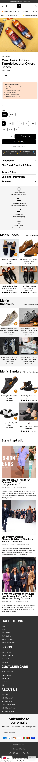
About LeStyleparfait (8, 704)
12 (26, 51)
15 (32, 51)
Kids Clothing (6, 632)
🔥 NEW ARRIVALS (7, 11)
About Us (5, 681)
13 (28, 51)
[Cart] (36, 6)
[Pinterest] (27, 753)
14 (30, 51)
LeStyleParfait (21, 744)
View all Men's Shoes (31, 235)
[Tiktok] (21, 753)
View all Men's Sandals (30, 372)
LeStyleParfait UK (7, 698)
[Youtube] (17, 753)
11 (24, 51)
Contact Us (5, 678)
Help (3, 685)
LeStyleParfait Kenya (8, 708)
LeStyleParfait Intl (7, 701)
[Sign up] (33, 732)
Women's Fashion (7, 655)
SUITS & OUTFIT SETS (22, 11)
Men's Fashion (6, 652)
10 (22, 51)
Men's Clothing (6, 636)
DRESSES (34, 11)
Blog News (5, 662)
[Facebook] (10, 753)
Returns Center (6, 675)
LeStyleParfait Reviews (9, 711)
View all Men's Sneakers (30, 304)
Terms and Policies (19, 749)
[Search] (6, 6)
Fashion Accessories (8, 642)
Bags (3, 626)
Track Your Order (7, 671)
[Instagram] (14, 753)
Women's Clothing (7, 639)
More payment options (19, 146)
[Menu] (2, 6)
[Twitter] (24, 753)
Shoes (3, 629)
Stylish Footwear (7, 659)
